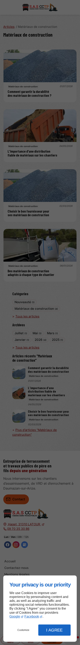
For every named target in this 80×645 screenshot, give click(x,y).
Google (14, 616)
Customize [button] (23, 630)
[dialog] (40, 608)
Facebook (31, 616)
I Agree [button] (54, 630)
